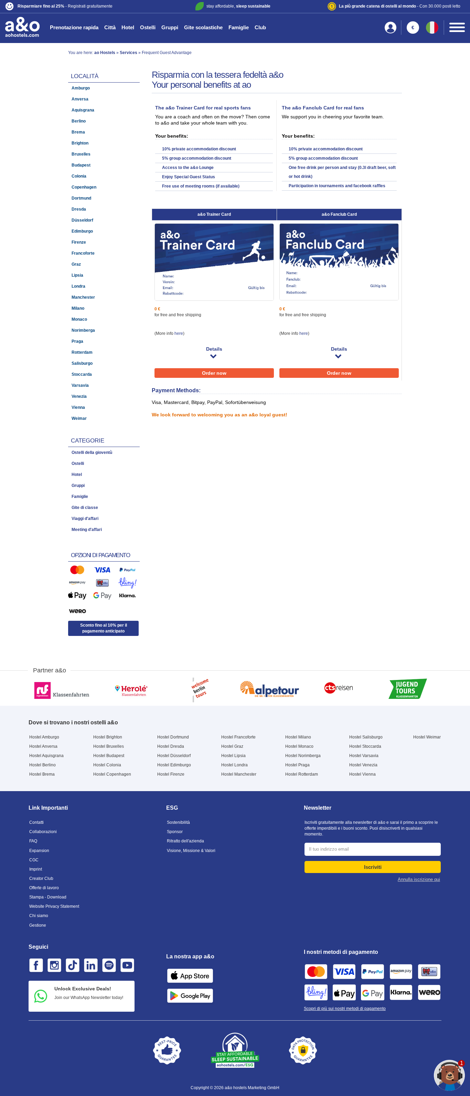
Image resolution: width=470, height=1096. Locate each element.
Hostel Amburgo (44, 737)
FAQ (33, 841)
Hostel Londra (234, 765)
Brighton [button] (80, 143)
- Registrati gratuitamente (65, 6)
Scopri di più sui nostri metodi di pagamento (345, 1008)
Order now (214, 373)
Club (260, 27)
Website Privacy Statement (54, 906)
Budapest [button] (81, 165)
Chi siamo (38, 915)
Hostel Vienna (362, 774)
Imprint (35, 869)
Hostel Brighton (107, 737)
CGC (34, 860)
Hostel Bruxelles (108, 746)
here (178, 333)
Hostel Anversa (43, 746)
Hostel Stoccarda (365, 746)
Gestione (37, 925)
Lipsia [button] (77, 275)
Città (110, 27)
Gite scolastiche (203, 27)
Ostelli (148, 27)
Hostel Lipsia (233, 755)
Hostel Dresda (170, 746)
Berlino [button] (79, 121)
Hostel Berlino (42, 765)
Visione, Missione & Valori (191, 850)
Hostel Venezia (363, 765)
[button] (81, 6)
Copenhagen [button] (84, 187)
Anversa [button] (80, 99)
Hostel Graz (232, 746)
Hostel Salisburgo (366, 737)
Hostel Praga (297, 765)
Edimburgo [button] (82, 231)
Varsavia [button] (80, 385)
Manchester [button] (83, 297)
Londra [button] (78, 286)
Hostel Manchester (238, 774)
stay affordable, (238, 6)
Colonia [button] (79, 176)
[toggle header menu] (457, 27)
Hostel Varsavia (363, 755)
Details (214, 349)
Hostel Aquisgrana (46, 755)
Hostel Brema (42, 774)
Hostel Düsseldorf (174, 755)
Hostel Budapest (108, 755)
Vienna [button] (78, 407)
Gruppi (169, 27)
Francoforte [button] (83, 253)
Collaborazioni (43, 831)
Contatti (36, 822)
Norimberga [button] (83, 330)
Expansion (39, 850)
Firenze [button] (79, 242)
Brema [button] (78, 132)
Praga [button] (77, 341)
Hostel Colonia (107, 765)
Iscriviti (373, 867)
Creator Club (41, 878)
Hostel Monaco (299, 746)
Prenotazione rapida (74, 27)
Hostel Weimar (427, 737)
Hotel (127, 27)
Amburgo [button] (81, 88)
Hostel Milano (298, 737)
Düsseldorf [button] (82, 220)
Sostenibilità (178, 822)
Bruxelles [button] (81, 154)
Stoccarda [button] (82, 374)
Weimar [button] (79, 418)
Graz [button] (76, 264)
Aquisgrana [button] (83, 110)
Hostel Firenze (170, 774)
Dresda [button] (79, 209)
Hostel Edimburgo (174, 765)
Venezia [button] (79, 396)
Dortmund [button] (81, 198)
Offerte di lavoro (44, 887)
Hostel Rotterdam (301, 774)
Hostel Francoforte (238, 737)
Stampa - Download (47, 897)
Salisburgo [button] (82, 363)
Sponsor (175, 831)
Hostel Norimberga (303, 755)
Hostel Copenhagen (112, 774)
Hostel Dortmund (173, 737)
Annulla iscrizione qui (419, 879)
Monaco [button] (79, 319)
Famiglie (238, 27)
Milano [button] (78, 308)
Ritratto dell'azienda (185, 841)
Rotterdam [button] (82, 352)
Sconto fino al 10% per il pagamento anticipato (103, 628)
